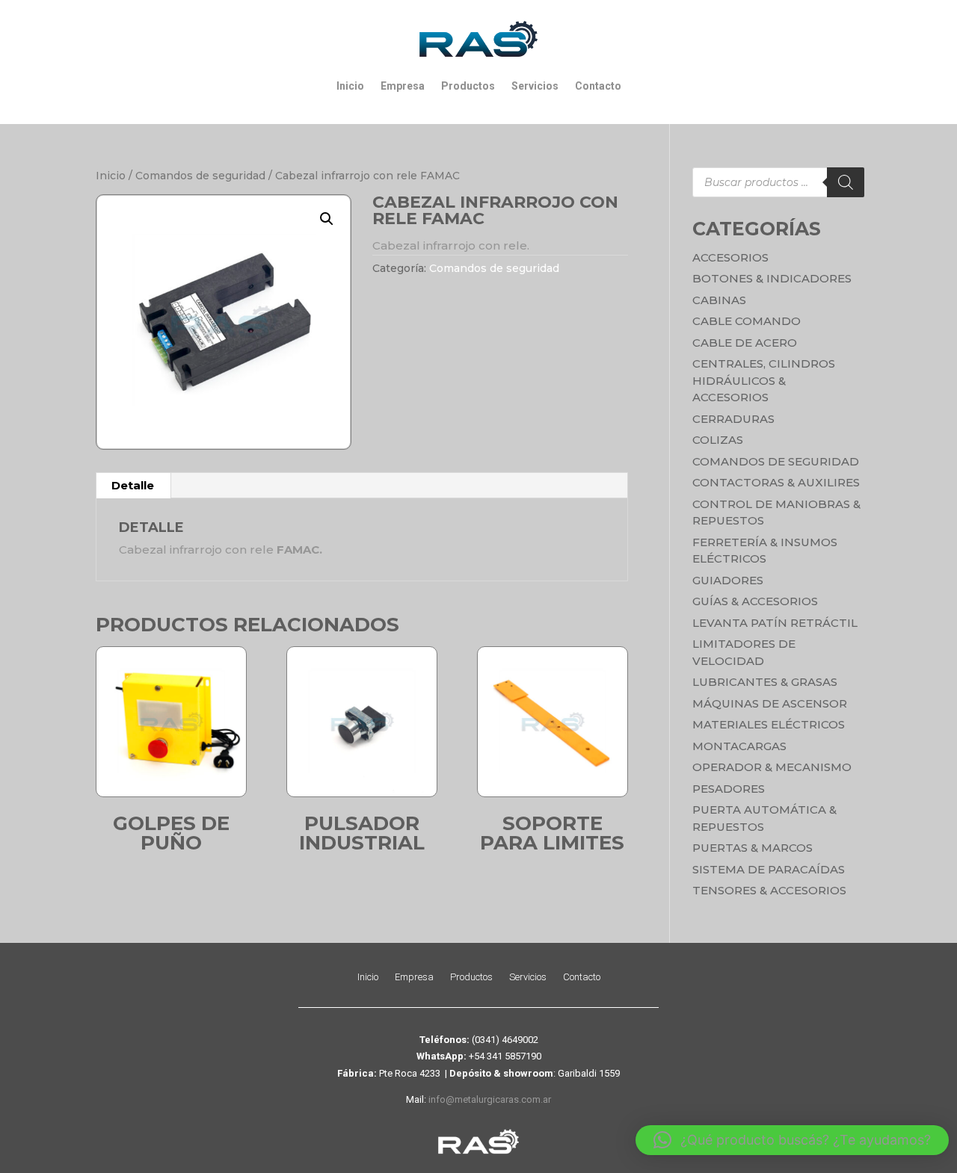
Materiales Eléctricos (768, 724)
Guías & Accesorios (755, 601)
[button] (326, 218)
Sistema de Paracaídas (768, 869)
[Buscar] (845, 182)
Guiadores (727, 580)
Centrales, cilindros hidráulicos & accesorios (763, 380)
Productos (468, 86)
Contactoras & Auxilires (776, 482)
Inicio (350, 86)
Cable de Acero (744, 342)
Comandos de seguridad (200, 176)
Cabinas (719, 300)
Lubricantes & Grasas (764, 682)
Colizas (717, 440)
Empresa (403, 86)
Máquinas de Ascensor (769, 703)
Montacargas (739, 746)
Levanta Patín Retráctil (775, 623)
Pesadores (728, 789)
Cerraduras (733, 419)
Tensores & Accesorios (769, 890)
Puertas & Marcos (752, 848)
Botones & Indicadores (772, 278)
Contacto (598, 86)
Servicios (534, 86)
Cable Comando (746, 321)
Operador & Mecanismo (772, 767)
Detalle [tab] (132, 485)
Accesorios (730, 257)
